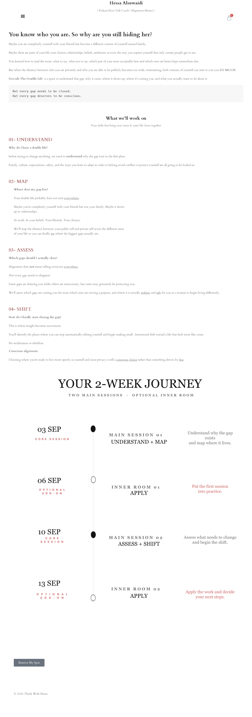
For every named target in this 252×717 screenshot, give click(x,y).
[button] (22, 16)
